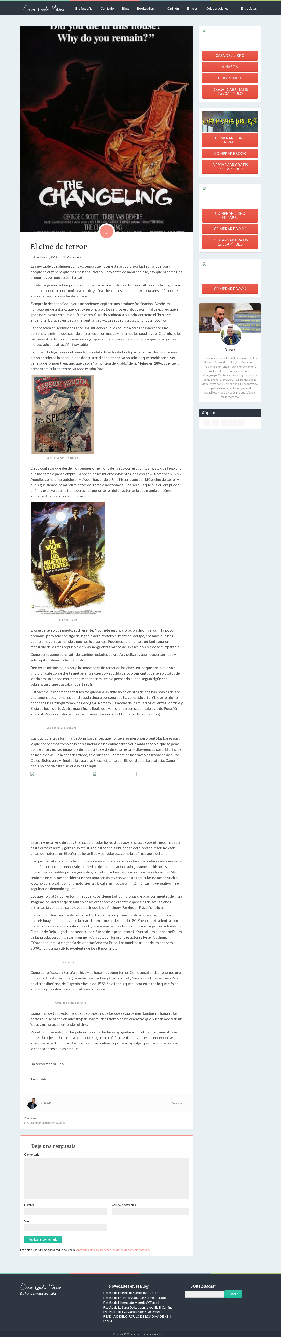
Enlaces (192, 8)
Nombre (29, 1204)
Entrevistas (249, 8)
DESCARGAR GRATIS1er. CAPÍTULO (230, 91)
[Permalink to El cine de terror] (106, 128)
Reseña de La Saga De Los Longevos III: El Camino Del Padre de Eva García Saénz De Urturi (138, 1309)
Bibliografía (83, 8)
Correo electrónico (124, 1204)
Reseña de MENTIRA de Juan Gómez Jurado (134, 1297)
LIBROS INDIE (230, 78)
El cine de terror (58, 246)
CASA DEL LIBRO (230, 55)
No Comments (72, 257)
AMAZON (230, 66)
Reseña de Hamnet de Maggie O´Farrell (131, 1302)
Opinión (173, 8)
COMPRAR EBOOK (230, 153)
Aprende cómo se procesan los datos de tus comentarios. (113, 1249)
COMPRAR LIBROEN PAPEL (230, 140)
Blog (125, 8)
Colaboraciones (217, 8)
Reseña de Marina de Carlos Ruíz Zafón (130, 1293)
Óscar (46, 1103)
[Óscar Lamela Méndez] (43, 8)
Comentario (33, 1154)
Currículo (107, 8)
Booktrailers (146, 8)
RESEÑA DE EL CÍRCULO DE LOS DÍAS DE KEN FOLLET (137, 1318)
